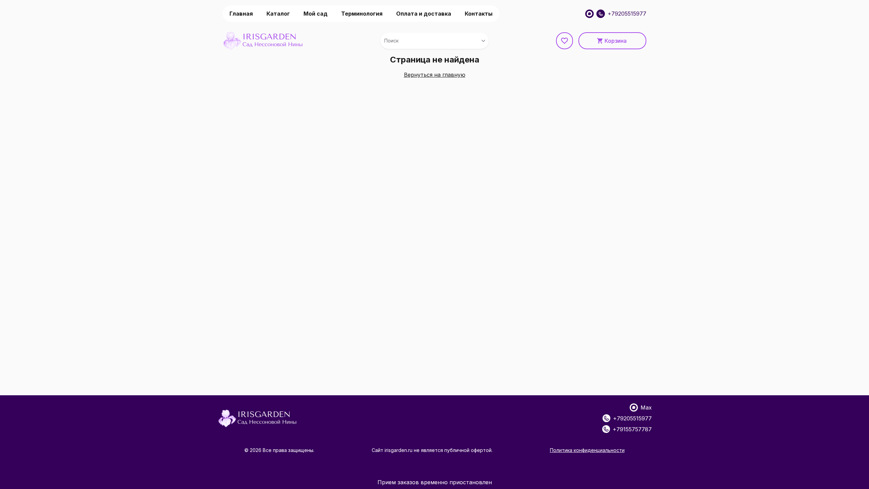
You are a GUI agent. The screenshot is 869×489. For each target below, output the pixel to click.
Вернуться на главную (434, 74)
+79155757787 (632, 429)
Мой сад (315, 13)
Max (646, 407)
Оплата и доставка (423, 13)
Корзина (616, 40)
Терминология (362, 13)
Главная (241, 13)
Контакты (479, 13)
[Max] (589, 14)
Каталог (278, 13)
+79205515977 (627, 13)
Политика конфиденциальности (587, 450)
